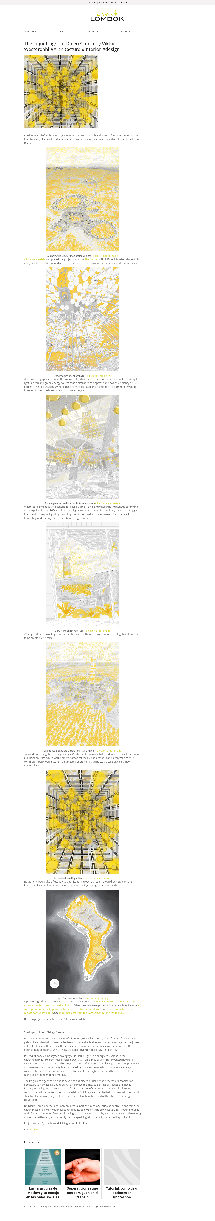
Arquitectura (49, 1206)
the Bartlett (92, 259)
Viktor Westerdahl (34, 259)
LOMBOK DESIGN (119, 3)
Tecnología (123, 31)
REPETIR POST (86, 1206)
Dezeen (33, 1129)
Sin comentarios (106, 1206)
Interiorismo (71, 1206)
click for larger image (105, 255)
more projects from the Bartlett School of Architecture (91, 1013)
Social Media (91, 31)
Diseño (61, 31)
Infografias (31, 31)
